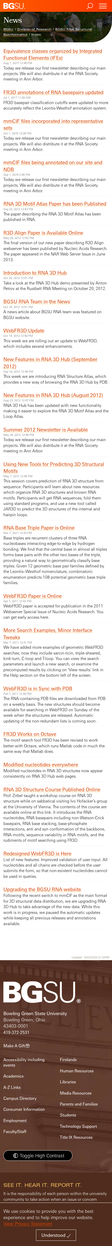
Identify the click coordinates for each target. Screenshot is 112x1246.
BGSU (8, 29)
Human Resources (77, 1070)
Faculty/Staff (14, 1131)
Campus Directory (19, 1098)
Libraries (68, 1081)
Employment (15, 1120)
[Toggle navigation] (103, 6)
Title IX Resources (76, 1137)
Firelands (68, 1059)
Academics (13, 1076)
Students (68, 1115)
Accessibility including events (24, 1062)
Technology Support (78, 1126)
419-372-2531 (16, 1032)
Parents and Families (79, 1104)
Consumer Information (24, 1109)
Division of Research (34, 29)
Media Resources (76, 1093)
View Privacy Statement (27, 1223)
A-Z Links (12, 1087)
